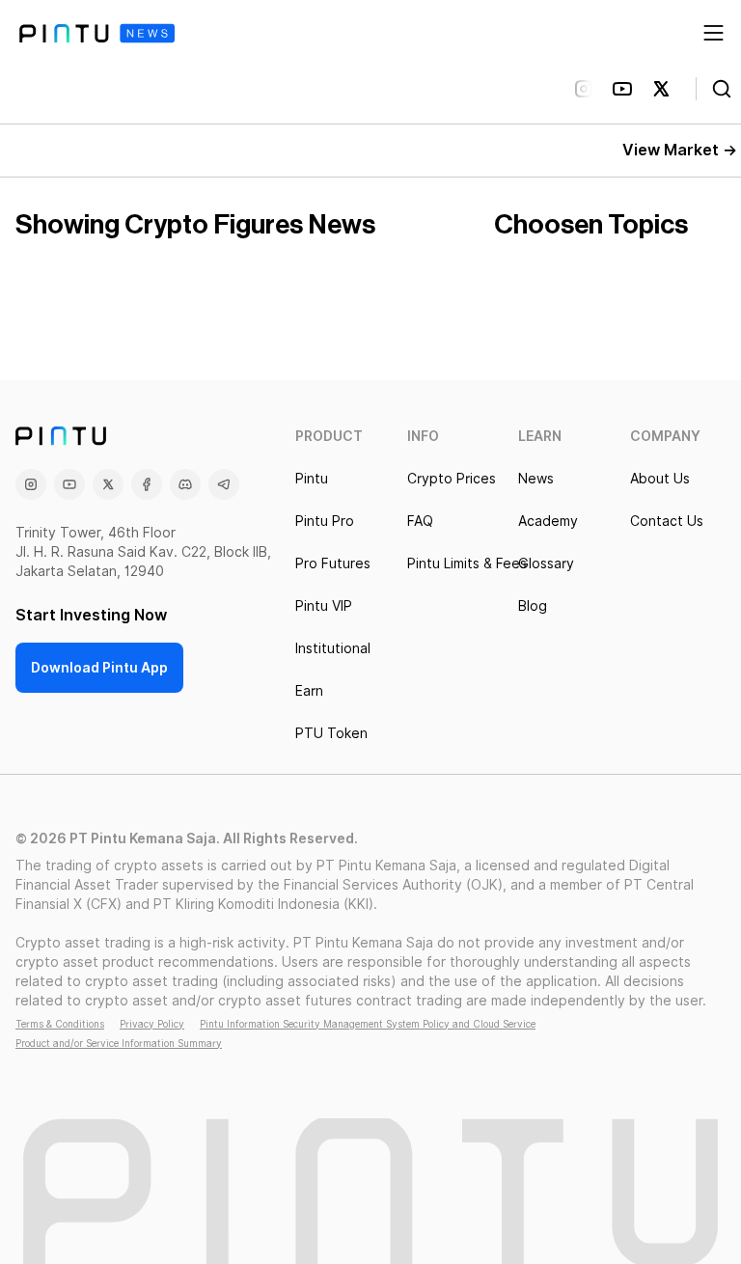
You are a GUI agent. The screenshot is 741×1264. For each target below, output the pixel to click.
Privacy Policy (152, 1024)
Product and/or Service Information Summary (118, 1043)
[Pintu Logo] (96, 33)
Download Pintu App (99, 667)
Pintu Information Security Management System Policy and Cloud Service (367, 1024)
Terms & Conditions (59, 1024)
